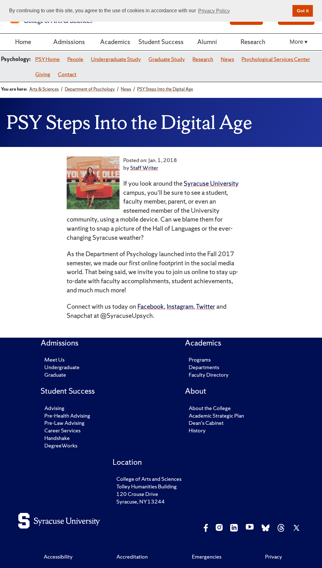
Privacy (273, 556)
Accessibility (58, 556)
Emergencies (206, 556)
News (227, 59)
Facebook (150, 306)
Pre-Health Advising (67, 415)
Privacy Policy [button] (214, 11)
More (296, 41)
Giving (42, 74)
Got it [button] (303, 10)
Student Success (161, 41)
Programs (200, 359)
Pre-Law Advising (64, 422)
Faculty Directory (209, 374)
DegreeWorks (60, 445)
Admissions (69, 41)
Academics (115, 41)
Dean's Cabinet (206, 422)
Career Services (62, 430)
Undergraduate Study (116, 59)
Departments (204, 367)
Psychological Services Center (276, 59)
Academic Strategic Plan (216, 415)
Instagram (180, 306)
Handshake (57, 437)
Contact (67, 74)
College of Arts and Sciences (148, 478)
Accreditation (132, 556)
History (197, 430)
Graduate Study (166, 59)
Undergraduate (62, 367)
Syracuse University (211, 183)
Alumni (207, 41)
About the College (210, 408)
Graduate (55, 374)
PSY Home (47, 59)
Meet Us (54, 359)
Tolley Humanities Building (146, 486)
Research (253, 41)
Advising (54, 408)
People (75, 59)
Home (23, 41)
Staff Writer (144, 167)
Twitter (205, 306)
